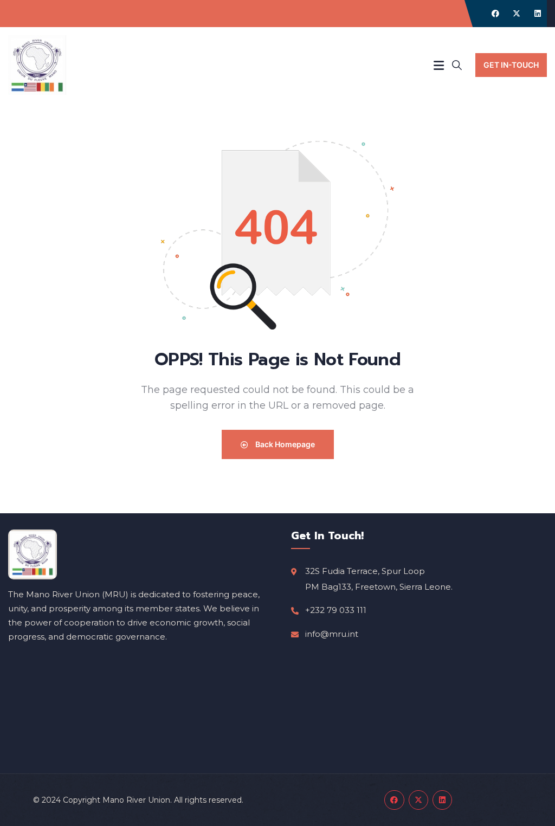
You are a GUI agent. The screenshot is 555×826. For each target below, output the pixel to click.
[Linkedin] (537, 13)
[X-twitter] (516, 13)
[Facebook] (495, 13)
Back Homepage (284, 444)
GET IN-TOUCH (511, 64)
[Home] (37, 65)
